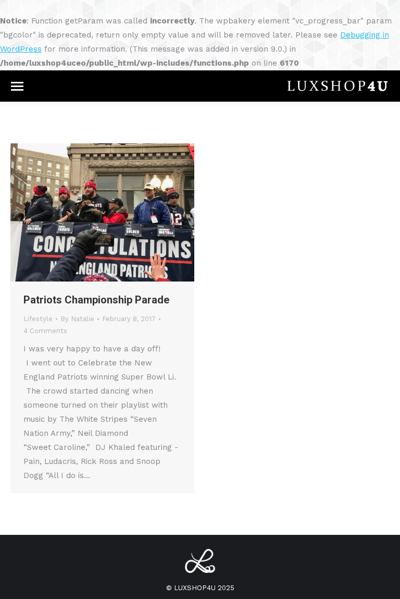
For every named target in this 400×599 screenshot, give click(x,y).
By (77, 319)
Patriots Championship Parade (96, 300)
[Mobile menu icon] (17, 86)
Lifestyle (38, 319)
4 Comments (45, 331)
